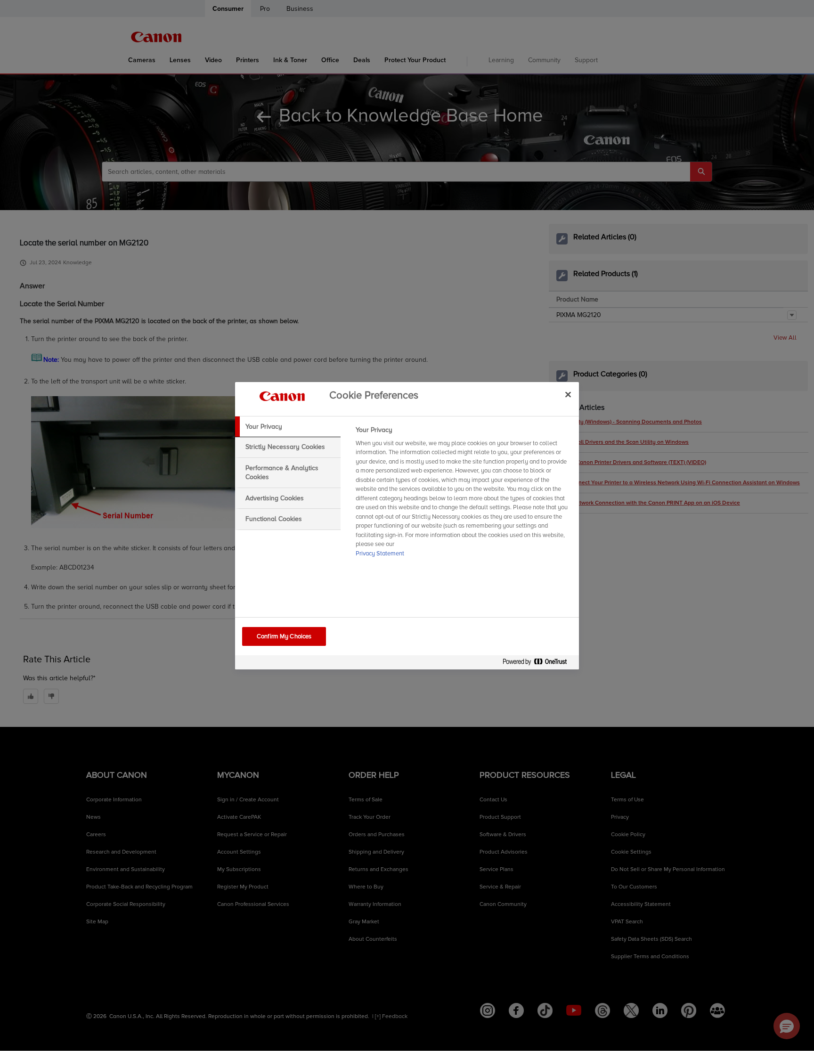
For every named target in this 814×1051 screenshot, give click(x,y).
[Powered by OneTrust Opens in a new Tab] (538, 663)
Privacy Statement (380, 553)
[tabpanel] (463, 494)
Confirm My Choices (284, 636)
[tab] (288, 426)
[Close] (568, 394)
